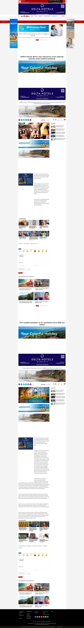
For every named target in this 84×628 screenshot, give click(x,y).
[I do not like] (31, 250)
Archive (44, 612)
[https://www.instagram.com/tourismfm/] (39, 617)
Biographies (36, 612)
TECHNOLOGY (21, 615)
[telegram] (26, 120)
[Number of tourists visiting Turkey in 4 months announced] (41, 283)
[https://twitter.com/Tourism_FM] (37, 617)
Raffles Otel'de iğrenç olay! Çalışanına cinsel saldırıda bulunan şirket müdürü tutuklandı (38, 37)
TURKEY (24, 37)
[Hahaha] (38, 250)
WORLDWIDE (29, 618)
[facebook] (19, 120)
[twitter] (21, 120)
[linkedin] (28, 120)
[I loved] (27, 250)
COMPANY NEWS (29, 611)
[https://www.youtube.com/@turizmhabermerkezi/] (41, 617)
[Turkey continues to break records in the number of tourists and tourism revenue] (25, 283)
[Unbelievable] (42, 250)
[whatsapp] (24, 120)
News (21, 37)
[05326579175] (45, 617)
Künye (36, 621)
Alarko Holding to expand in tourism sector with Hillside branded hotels (26, 302)
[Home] (18, 37)
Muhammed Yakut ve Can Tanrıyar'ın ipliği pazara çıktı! (42, 302)
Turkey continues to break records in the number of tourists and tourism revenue (25, 289)
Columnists (80, 21)
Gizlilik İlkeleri (48, 621)
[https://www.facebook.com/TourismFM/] (35, 617)
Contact (39, 621)
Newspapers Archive (46, 614)
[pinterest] (30, 120)
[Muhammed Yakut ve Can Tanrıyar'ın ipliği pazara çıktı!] (41, 296)
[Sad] (46, 250)
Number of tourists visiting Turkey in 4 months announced (41, 289)
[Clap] (23, 250)
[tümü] (59, 16)
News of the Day (45, 611)
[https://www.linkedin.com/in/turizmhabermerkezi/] (43, 617)
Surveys (52, 611)
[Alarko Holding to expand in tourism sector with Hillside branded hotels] (25, 296)
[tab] (21, 256)
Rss (33, 621)
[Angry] (35, 250)
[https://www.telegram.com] (47, 617)
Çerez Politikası (43, 621)
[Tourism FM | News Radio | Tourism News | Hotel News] (25, 16)
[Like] (19, 250)
